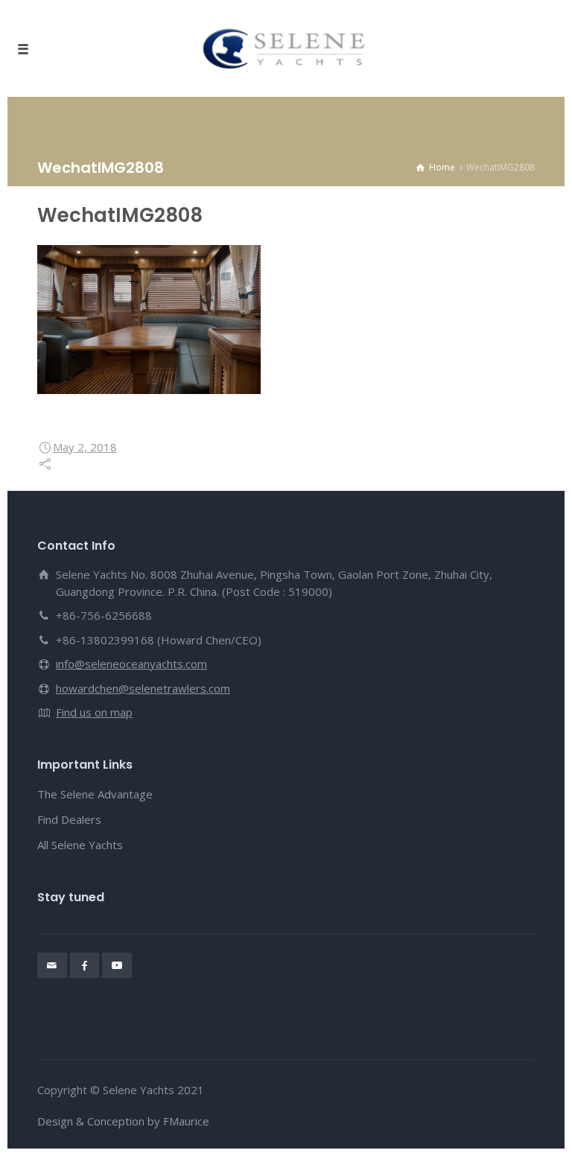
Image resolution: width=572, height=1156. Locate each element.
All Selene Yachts (80, 844)
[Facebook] (85, 965)
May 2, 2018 (85, 446)
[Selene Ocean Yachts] (286, 48)
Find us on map (94, 712)
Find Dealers (69, 819)
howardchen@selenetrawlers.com (143, 688)
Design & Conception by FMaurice (123, 1121)
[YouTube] (117, 965)
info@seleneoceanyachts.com (131, 663)
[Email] (52, 965)
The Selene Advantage (95, 794)
